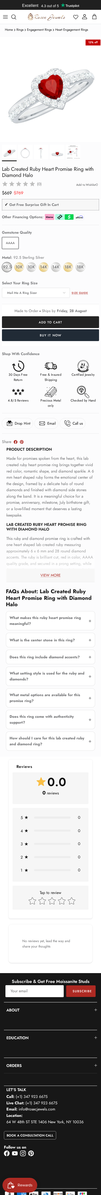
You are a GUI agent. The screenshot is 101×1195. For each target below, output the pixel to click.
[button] (76, 17)
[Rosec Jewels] (46, 16)
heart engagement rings (71, 29)
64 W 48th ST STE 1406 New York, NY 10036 (45, 1122)
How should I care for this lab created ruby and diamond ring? (47, 741)
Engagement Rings (39, 29)
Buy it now (50, 335)
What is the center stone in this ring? (42, 640)
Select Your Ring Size (20, 283)
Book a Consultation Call (30, 1135)
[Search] (16, 17)
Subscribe (82, 991)
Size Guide (80, 293)
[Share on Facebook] (15, 442)
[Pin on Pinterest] (22, 442)
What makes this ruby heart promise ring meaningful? (45, 620)
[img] (18, 184)
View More (50, 575)
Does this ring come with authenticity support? (42, 719)
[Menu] (5, 17)
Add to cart (50, 322)
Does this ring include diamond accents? (45, 657)
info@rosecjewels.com (37, 1109)
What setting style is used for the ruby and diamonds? (47, 676)
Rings (20, 29)
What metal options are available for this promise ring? (45, 698)
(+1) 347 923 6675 (32, 1096)
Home (9, 29)
